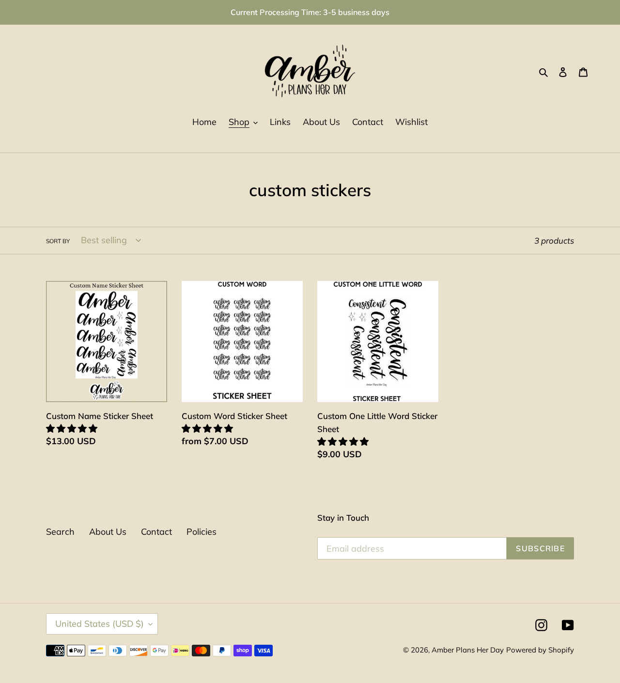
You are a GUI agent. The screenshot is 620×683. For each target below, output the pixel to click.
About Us (107, 531)
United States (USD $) (99, 623)
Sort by (58, 241)
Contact (156, 531)
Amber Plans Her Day (468, 649)
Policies (201, 531)
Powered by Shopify (540, 649)
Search (60, 531)
